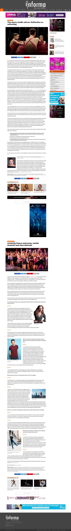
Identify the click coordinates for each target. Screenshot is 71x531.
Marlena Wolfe (14, 469)
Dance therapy (35, 90)
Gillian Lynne (25, 468)
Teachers (53, 84)
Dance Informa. (18, 465)
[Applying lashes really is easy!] (40, 190)
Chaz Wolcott (28, 468)
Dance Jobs (53, 90)
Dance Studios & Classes (56, 75)
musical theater (33, 469)
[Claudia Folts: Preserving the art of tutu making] (40, 486)
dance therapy (18, 174)
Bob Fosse (32, 467)
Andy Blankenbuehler (24, 467)
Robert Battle (32, 470)
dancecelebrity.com (14, 462)
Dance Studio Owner (31, 9)
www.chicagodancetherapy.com (25, 171)
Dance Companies (55, 88)
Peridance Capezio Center (12, 470)
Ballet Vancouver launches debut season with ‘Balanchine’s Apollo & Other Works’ (13, 488)
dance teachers (14, 468)
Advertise (46, 9)
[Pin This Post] (27, 57)
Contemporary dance (35, 468)
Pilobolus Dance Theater (23, 470)
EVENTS (11, 9)
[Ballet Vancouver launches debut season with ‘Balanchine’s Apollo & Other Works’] (13, 486)
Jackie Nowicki (36, 468)
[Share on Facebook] (14, 57)
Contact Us (39, 9)
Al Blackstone (17, 467)
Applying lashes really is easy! (39, 192)
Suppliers (53, 79)
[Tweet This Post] (20, 57)
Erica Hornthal (24, 174)
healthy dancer (31, 174)
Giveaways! (16, 9)
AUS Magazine (59, 9)
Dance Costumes (54, 81)
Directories (52, 9)
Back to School (54, 77)
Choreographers (54, 86)
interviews (30, 468)
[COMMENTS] (39, 57)
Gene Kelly (20, 468)
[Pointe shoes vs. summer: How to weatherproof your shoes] (13, 190)
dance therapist (10, 174)
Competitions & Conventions (57, 73)
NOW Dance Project (41, 469)
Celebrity (15, 468)
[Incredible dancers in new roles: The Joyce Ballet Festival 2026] (27, 486)
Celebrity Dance (33, 276)
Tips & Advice (22, 9)
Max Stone (20, 469)
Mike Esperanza (26, 469)
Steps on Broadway (14, 471)
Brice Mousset (37, 467)
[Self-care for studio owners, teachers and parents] (27, 190)
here (8, 154)
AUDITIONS (6, 9)
